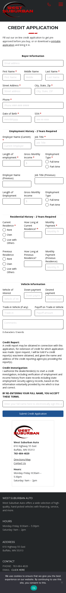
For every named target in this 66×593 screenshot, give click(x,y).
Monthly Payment (51, 224)
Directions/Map (22, 459)
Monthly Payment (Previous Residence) (51, 256)
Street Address (12, 85)
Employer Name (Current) (17, 138)
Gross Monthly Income (32, 155)
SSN (38, 113)
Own (9, 234)
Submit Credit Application (33, 413)
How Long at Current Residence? (31, 225)
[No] (61, 582)
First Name (10, 71)
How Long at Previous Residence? (31, 255)
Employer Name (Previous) (11, 176)
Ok (33, 588)
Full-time (54, 161)
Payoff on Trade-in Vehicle (49, 307)
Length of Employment (9, 194)
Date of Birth (11, 113)
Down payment (32, 289)
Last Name (52, 71)
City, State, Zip (44, 85)
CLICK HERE (18, 569)
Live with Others (12, 241)
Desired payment (50, 291)
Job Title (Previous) (45, 175)
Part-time (55, 166)
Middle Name (31, 71)
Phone (7, 99)
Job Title (40, 136)
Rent (9, 229)
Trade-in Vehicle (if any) (15, 307)
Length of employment (10, 155)
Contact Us (20, 463)
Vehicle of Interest (8, 291)
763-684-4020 (20, 566)
